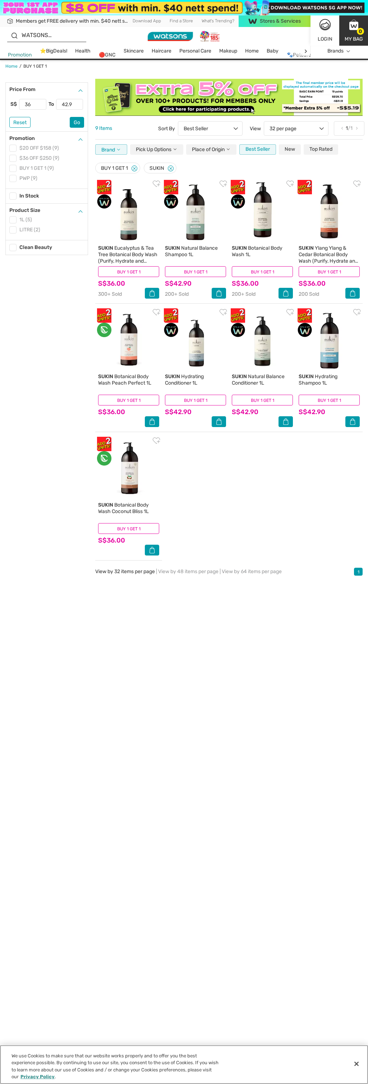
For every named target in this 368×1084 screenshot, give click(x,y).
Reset (20, 122)
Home (252, 51)
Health (83, 51)
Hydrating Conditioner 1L (184, 379)
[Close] (134, 168)
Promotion (20, 55)
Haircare (161, 51)
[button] (353, 30)
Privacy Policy (37, 1076)
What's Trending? (218, 20)
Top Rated (320, 149)
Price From (22, 89)
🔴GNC (107, 55)
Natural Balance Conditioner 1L (258, 379)
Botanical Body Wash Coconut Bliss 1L (123, 508)
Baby (273, 51)
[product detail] (128, 211)
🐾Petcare (299, 55)
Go (77, 122)
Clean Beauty (35, 247)
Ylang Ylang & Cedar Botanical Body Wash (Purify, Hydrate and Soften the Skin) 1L (328, 258)
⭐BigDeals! (53, 51)
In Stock (29, 196)
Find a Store (181, 20)
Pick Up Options (154, 149)
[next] (305, 51)
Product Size (24, 210)
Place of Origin (209, 149)
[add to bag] (152, 293)
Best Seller (257, 149)
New (290, 149)
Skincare (134, 51)
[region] (184, 1064)
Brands (335, 51)
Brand (108, 150)
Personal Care (195, 51)
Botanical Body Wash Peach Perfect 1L (124, 379)
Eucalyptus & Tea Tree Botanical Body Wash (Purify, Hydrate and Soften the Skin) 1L (127, 258)
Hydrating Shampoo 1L (318, 379)
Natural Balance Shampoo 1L (191, 251)
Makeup (228, 51)
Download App (147, 20)
